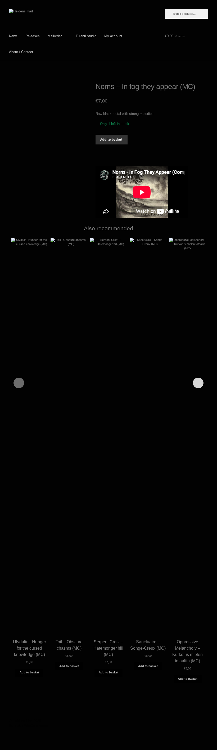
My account (113, 36)
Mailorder (55, 36)
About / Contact (21, 52)
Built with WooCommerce (28, 726)
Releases (32, 36)
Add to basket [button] (29, 672)
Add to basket (111, 139)
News (13, 36)
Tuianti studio (86, 36)
